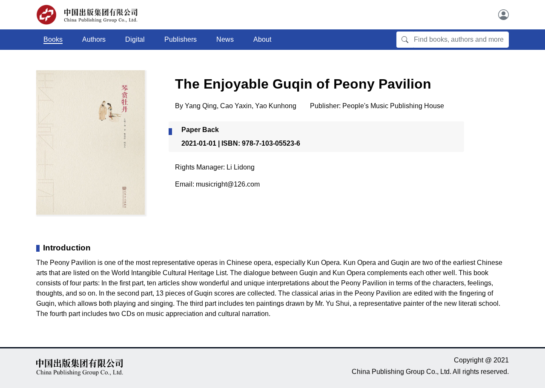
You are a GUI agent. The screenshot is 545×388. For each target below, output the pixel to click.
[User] (503, 14)
